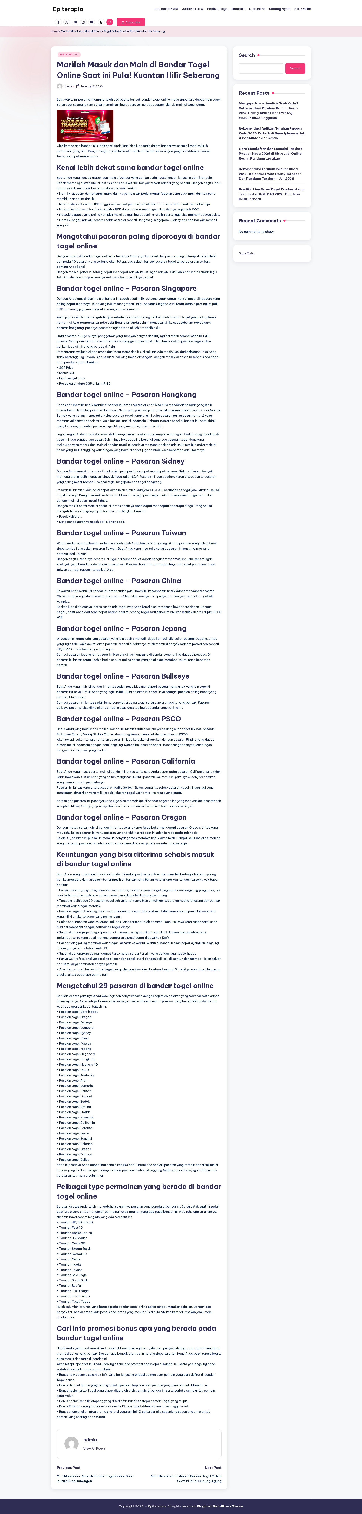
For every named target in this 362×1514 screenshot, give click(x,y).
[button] (131, 22)
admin (90, 1440)
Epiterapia (68, 9)
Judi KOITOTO (69, 54)
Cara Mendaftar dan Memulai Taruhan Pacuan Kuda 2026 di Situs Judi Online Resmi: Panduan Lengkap (270, 153)
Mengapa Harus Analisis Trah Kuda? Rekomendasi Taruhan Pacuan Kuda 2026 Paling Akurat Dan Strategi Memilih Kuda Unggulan (268, 110)
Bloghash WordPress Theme (220, 1506)
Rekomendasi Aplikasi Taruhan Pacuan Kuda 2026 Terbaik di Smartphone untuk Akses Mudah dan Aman (272, 133)
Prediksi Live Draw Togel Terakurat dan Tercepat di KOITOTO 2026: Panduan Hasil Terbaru (271, 194)
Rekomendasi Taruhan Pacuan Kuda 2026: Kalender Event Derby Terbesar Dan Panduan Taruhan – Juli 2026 (270, 174)
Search (247, 55)
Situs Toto (246, 253)
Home (54, 31)
